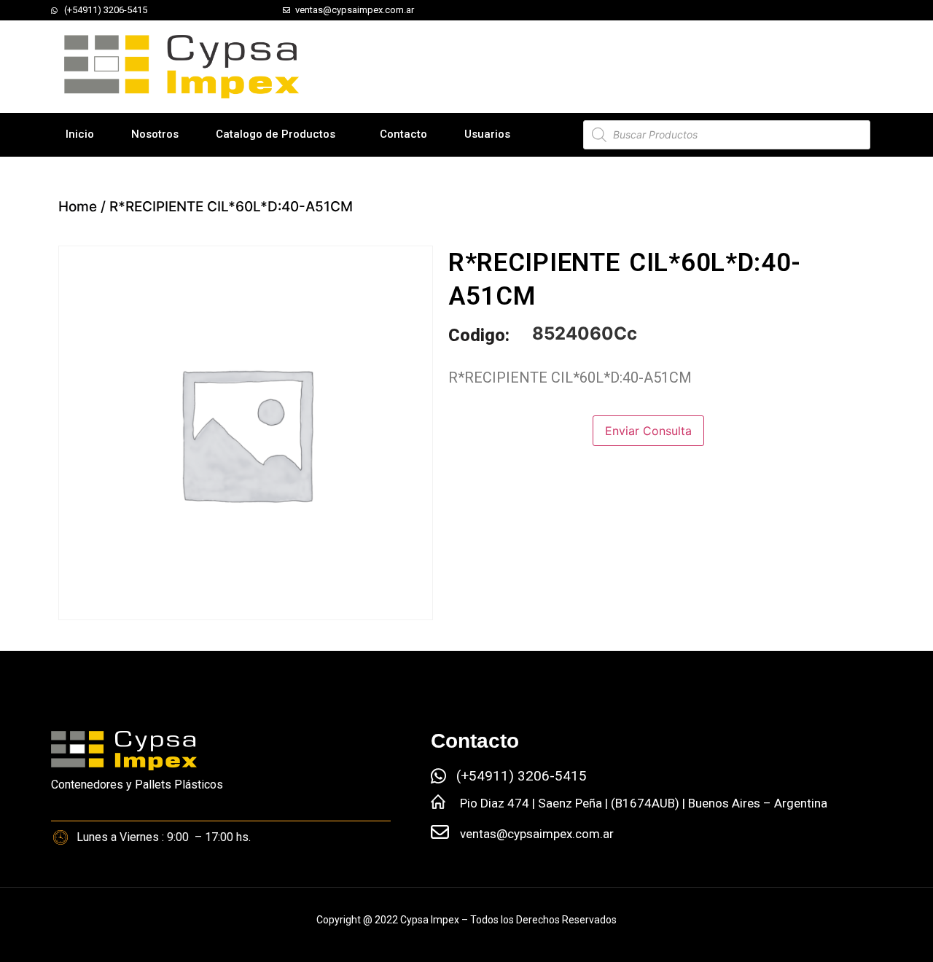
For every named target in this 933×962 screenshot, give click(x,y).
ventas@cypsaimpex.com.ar (537, 833)
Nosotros (155, 134)
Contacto (403, 134)
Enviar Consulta (648, 430)
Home (77, 206)
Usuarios (487, 134)
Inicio (80, 134)
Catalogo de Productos (275, 134)
